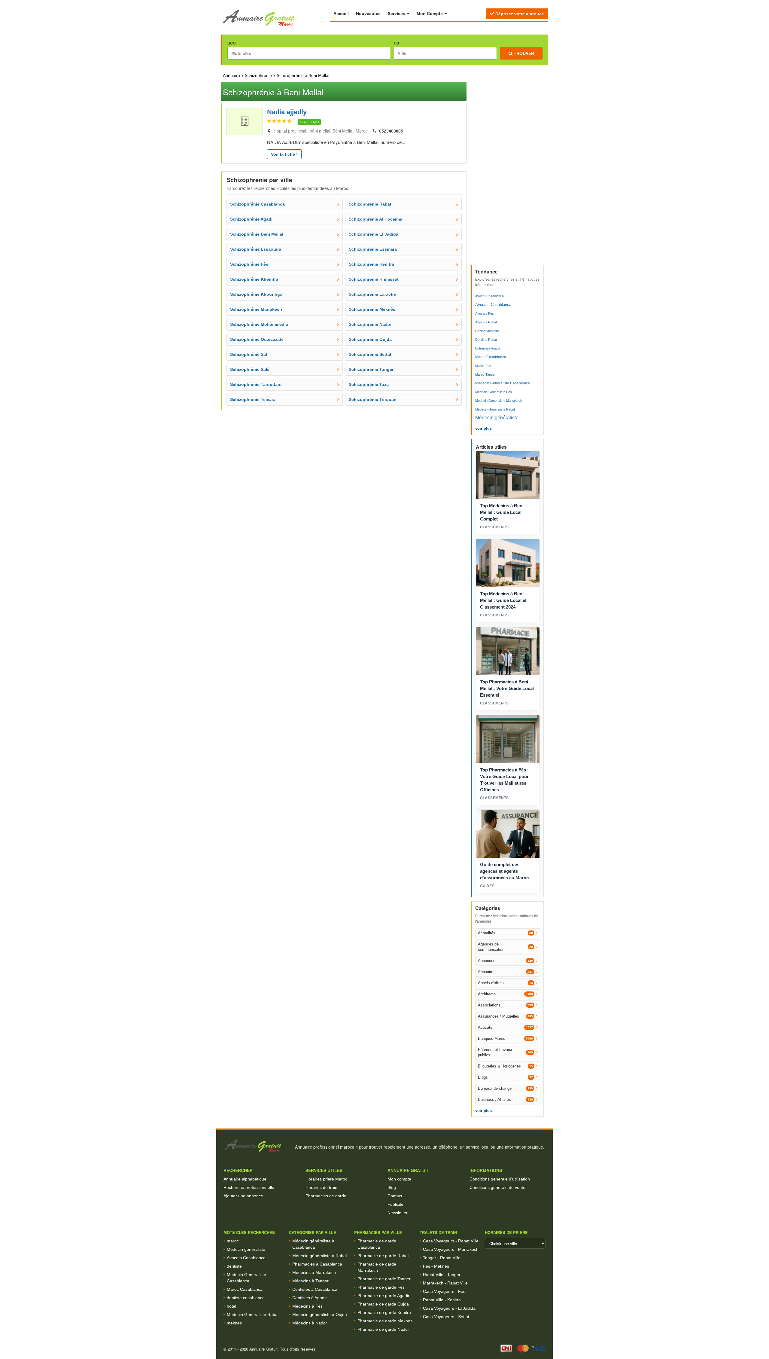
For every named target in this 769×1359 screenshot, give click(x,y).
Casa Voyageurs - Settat (446, 1316)
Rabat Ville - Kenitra (442, 1299)
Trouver (523, 53)
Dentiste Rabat (486, 339)
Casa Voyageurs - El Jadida (449, 1308)
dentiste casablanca (246, 1297)
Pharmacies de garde (325, 1195)
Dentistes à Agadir (309, 1297)
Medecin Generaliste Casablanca (502, 383)
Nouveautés (368, 13)
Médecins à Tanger (310, 1280)
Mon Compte (430, 13)
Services (397, 13)
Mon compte (399, 1179)
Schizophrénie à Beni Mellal (303, 75)
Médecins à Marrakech (314, 1272)
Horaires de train (321, 1187)
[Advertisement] (508, 171)
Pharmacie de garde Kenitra (384, 1312)
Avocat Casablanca (489, 296)
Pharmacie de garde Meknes (384, 1320)
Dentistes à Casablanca (314, 1289)
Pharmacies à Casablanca (317, 1264)
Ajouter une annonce (243, 1195)
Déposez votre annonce (519, 13)
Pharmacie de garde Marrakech (376, 1267)
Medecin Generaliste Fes (493, 392)
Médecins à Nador (309, 1323)
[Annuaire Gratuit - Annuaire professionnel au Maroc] (256, 1145)
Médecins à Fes (307, 1306)
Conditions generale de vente (497, 1187)
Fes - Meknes (436, 1266)
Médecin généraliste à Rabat (319, 1255)
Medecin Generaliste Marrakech (498, 400)
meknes (234, 1323)
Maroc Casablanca (490, 357)
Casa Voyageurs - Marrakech (451, 1249)
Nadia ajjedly (287, 112)
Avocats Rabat (486, 322)
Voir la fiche (283, 154)
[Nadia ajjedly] (244, 121)
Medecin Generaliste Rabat (495, 409)
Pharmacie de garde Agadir (383, 1295)
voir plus (483, 428)
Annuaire (231, 75)
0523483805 (391, 131)
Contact (395, 1195)
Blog (392, 1187)
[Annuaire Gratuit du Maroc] (275, 18)
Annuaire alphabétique (244, 1179)
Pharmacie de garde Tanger (384, 1278)
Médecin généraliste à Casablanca (313, 1244)
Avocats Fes (484, 313)
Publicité (395, 1204)
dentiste (234, 1266)
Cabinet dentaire (487, 331)
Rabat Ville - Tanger (441, 1274)
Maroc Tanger (485, 374)
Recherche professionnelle (248, 1187)
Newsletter (398, 1212)
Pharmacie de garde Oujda (383, 1304)
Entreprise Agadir (487, 348)
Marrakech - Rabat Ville (445, 1283)
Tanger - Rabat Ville (441, 1257)
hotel (231, 1306)
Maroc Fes (483, 366)
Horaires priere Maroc (326, 1179)
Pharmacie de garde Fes (381, 1287)
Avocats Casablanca (493, 304)
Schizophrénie (258, 75)
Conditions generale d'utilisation (500, 1179)
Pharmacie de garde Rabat (383, 1255)
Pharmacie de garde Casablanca (376, 1244)
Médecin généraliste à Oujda (319, 1314)
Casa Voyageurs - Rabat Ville (451, 1240)
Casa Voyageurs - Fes (444, 1291)
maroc (233, 1240)
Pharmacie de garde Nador (383, 1329)
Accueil (341, 13)
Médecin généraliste (496, 417)
